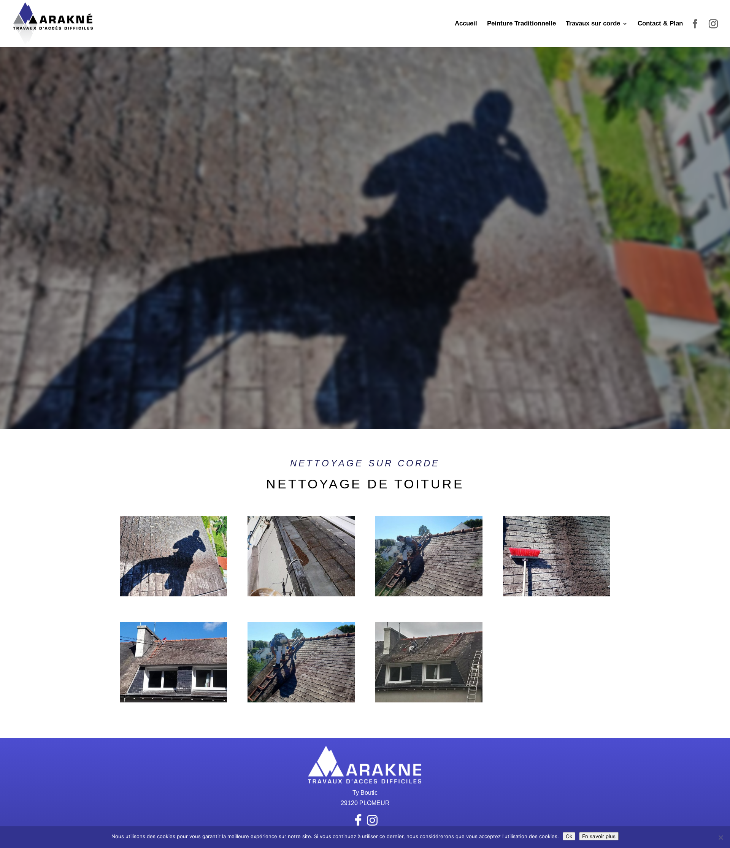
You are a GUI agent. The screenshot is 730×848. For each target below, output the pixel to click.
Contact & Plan (660, 24)
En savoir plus (599, 836)
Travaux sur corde (593, 24)
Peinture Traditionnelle (521, 24)
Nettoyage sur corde (365, 463)
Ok (569, 836)
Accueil (466, 24)
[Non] (720, 837)
